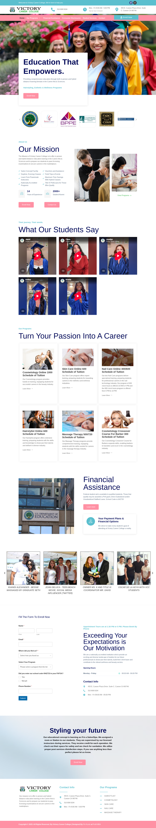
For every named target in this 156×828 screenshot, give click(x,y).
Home (22, 18)
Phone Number (25, 686)
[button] (20, 119)
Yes (23, 677)
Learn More (27, 389)
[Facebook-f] (131, 2)
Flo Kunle (87, 824)
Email (21, 639)
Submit (23, 698)
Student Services (90, 18)
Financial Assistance (51, 18)
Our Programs (32, 18)
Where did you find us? (28, 651)
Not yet (24, 681)
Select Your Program (27, 662)
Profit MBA (97, 824)
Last (38, 634)
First (20, 634)
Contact (102, 18)
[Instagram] (135, 2)
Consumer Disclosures (71, 18)
